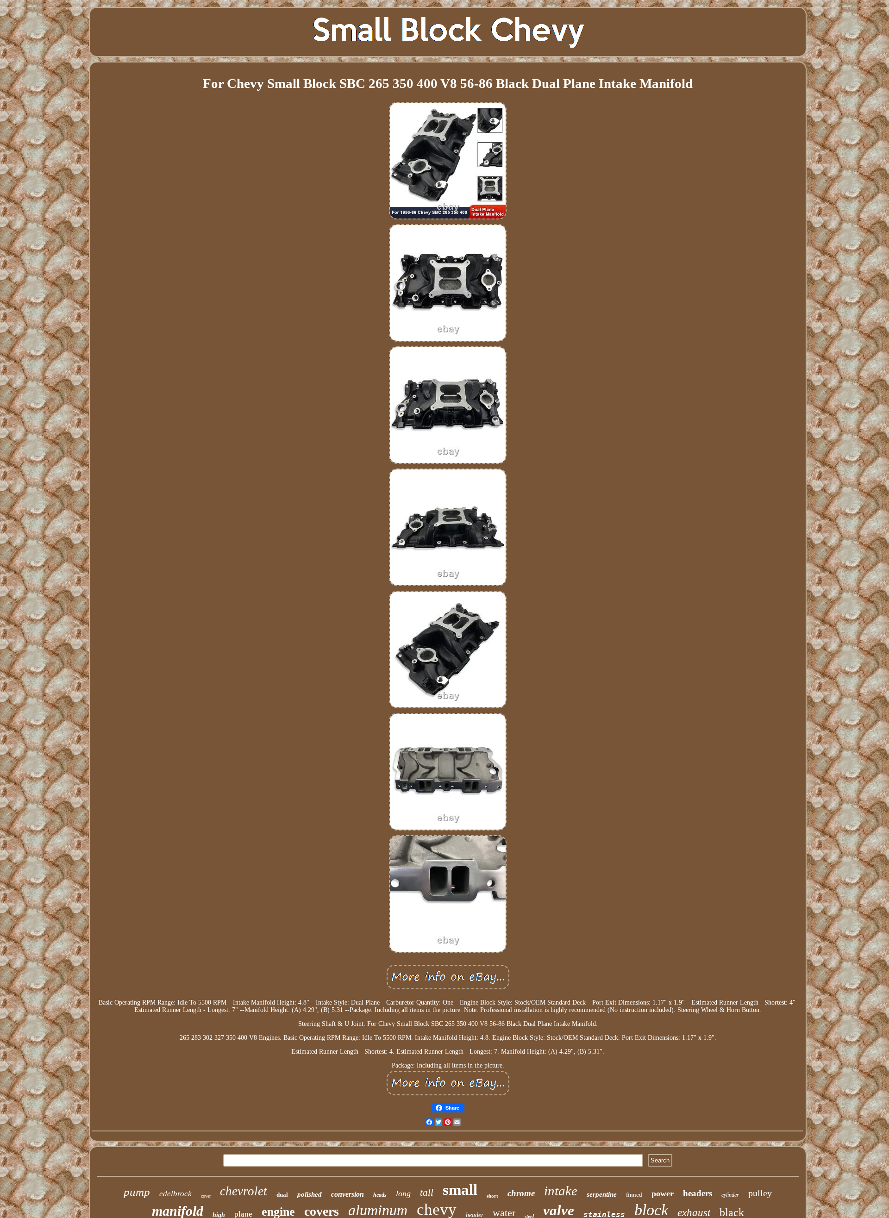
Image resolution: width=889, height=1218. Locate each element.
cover (206, 1196)
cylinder (730, 1195)
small (460, 1189)
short (492, 1196)
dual (282, 1194)
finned (634, 1194)
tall (426, 1192)
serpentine (602, 1194)
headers (697, 1193)
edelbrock (175, 1193)
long (403, 1193)
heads (380, 1195)
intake (560, 1190)
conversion (347, 1194)
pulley (760, 1193)
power (662, 1193)
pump (137, 1192)
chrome (521, 1193)
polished (309, 1194)
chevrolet (243, 1191)
